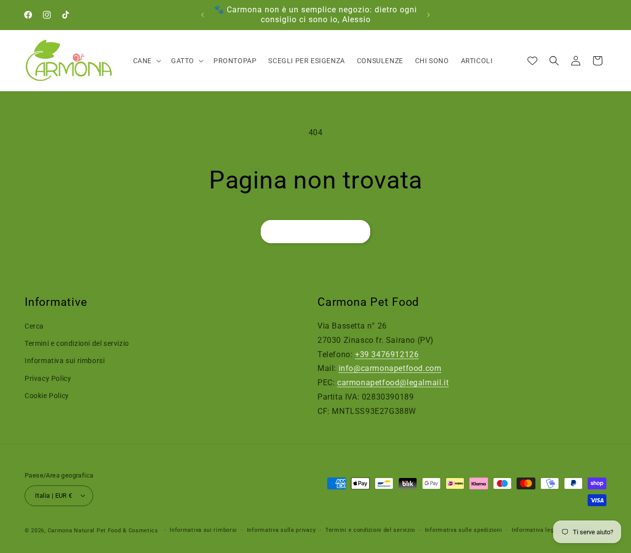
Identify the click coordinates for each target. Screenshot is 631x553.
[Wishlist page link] (532, 61)
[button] (146, 60)
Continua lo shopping (315, 231)
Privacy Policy (48, 378)
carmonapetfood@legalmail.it (393, 382)
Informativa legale (537, 529)
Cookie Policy (47, 396)
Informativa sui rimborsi (65, 361)
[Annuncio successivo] (428, 14)
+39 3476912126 (387, 354)
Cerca (34, 326)
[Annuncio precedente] (202, 14)
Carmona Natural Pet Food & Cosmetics (104, 530)
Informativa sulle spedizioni (463, 529)
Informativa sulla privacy (281, 529)
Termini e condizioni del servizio (77, 343)
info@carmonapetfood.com (390, 368)
